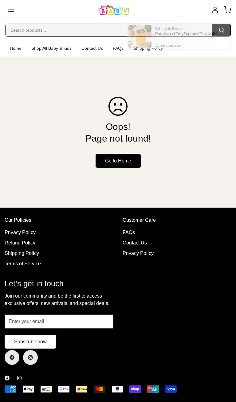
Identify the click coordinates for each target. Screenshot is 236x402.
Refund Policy (20, 242)
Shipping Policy (22, 253)
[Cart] (227, 10)
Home (16, 48)
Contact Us (92, 48)
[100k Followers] (30, 357)
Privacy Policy (20, 232)
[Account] (215, 10)
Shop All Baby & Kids (51, 48)
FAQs (118, 48)
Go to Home (118, 160)
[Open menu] (11, 10)
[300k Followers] (12, 357)
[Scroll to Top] (224, 368)
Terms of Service (23, 263)
